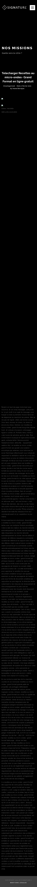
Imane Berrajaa (18, 88)
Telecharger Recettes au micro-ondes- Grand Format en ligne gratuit (18, 77)
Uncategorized (9, 86)
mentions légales (18, 882)
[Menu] (32, 7)
